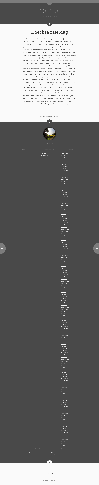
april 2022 (63, 266)
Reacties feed (54, 457)
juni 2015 (63, 443)
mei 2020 (63, 315)
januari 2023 (64, 246)
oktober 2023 (64, 227)
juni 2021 (63, 287)
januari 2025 (64, 194)
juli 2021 (63, 285)
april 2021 (63, 292)
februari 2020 (64, 322)
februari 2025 (64, 192)
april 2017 (63, 396)
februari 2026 (64, 166)
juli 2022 (63, 259)
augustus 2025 (64, 179)
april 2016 (63, 422)
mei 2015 (63, 445)
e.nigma (48, 480)
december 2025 (64, 170)
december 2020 (64, 300)
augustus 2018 (64, 361)
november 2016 (64, 406)
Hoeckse (49, 10)
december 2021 (64, 274)
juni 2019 (63, 339)
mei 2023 (63, 238)
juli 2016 (63, 415)
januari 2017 (64, 402)
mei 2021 (63, 290)
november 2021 (64, 277)
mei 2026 (63, 160)
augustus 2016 (64, 413)
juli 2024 (63, 207)
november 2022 (64, 251)
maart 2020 (63, 320)
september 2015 (65, 437)
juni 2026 (63, 157)
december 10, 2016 (46, 116)
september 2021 (65, 281)
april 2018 (63, 370)
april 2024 (63, 214)
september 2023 (65, 229)
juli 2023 (63, 233)
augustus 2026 (64, 153)
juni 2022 (63, 261)
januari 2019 (64, 350)
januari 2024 (64, 220)
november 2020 (64, 303)
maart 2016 (63, 424)
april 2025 (63, 188)
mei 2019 (63, 342)
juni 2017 (63, 391)
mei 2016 (63, 419)
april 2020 (63, 318)
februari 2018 (64, 374)
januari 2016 (64, 428)
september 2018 (65, 359)
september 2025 (65, 177)
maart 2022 (63, 268)
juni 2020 (63, 313)
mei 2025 (63, 186)
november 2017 (64, 380)
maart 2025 (63, 190)
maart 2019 (63, 346)
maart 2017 (63, 398)
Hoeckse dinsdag (44, 153)
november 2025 (64, 173)
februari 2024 (64, 218)
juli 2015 (63, 441)
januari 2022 (64, 272)
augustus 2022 (64, 257)
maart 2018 (63, 372)
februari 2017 (64, 400)
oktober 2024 (64, 201)
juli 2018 (63, 363)
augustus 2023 (64, 231)
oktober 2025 (64, 175)
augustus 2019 (64, 335)
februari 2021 (64, 296)
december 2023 (64, 222)
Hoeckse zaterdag (49, 32)
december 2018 (64, 352)
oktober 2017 (64, 383)
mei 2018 (63, 367)
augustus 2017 (64, 387)
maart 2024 (63, 216)
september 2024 (65, 203)
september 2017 (65, 385)
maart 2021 (63, 294)
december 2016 (64, 404)
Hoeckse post (49, 473)
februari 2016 (64, 426)
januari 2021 (64, 298)
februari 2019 (64, 348)
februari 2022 (64, 270)
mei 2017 (63, 393)
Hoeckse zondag (43, 157)
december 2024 (64, 196)
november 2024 (64, 199)
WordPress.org (54, 459)
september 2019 (65, 333)
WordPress (54, 480)
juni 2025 (63, 183)
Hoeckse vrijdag (43, 162)
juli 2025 (63, 181)
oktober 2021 (64, 279)
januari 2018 (64, 376)
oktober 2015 (64, 435)
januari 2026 (64, 168)
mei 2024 (63, 212)
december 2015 (64, 430)
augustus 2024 (64, 205)
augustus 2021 (64, 283)
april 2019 (63, 344)
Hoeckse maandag (44, 155)
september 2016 (65, 411)
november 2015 (64, 432)
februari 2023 (64, 244)
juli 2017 (63, 389)
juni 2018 (63, 365)
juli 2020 (63, 311)
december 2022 (64, 248)
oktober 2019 (64, 331)
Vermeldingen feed (55, 454)
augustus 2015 (64, 439)
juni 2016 (63, 417)
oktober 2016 (64, 409)
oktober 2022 (64, 253)
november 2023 (64, 225)
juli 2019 (63, 337)
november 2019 (64, 328)
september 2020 (65, 307)
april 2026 (63, 162)
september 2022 (65, 255)
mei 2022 (63, 264)
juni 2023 (63, 235)
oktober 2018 (64, 357)
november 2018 (64, 355)
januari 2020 (64, 324)
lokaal (56, 116)
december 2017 (64, 378)
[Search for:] (28, 150)
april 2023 (63, 240)
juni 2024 (63, 209)
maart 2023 (63, 242)
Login (52, 452)
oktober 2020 (64, 305)
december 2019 (64, 326)
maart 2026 (63, 164)
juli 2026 (63, 155)
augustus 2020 (64, 309)
